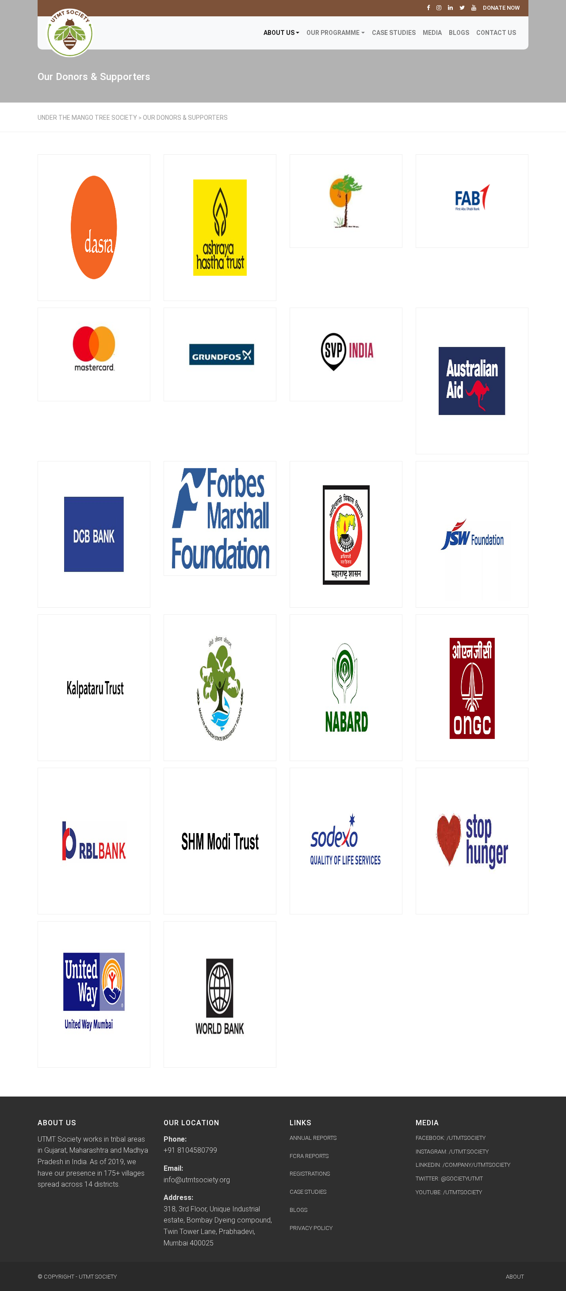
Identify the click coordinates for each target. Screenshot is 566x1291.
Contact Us (496, 32)
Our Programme (332, 32)
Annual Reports (313, 1138)
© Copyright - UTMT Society (77, 1276)
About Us (279, 32)
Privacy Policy (311, 1228)
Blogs (459, 32)
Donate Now (501, 7)
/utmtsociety (462, 1192)
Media (432, 32)
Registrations (310, 1173)
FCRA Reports (309, 1156)
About (515, 1276)
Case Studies (394, 32)
